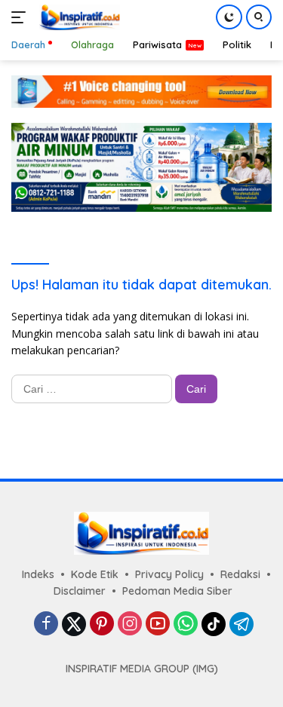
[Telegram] (241, 624)
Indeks (38, 574)
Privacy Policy (169, 574)
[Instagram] (130, 624)
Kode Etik (94, 574)
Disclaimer (80, 591)
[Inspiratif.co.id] (77, 17)
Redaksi (240, 574)
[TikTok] (213, 624)
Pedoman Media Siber (177, 591)
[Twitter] (74, 624)
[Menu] (21, 17)
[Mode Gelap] (229, 17)
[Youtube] (158, 624)
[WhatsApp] (186, 624)
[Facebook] (46, 624)
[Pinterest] (102, 624)
